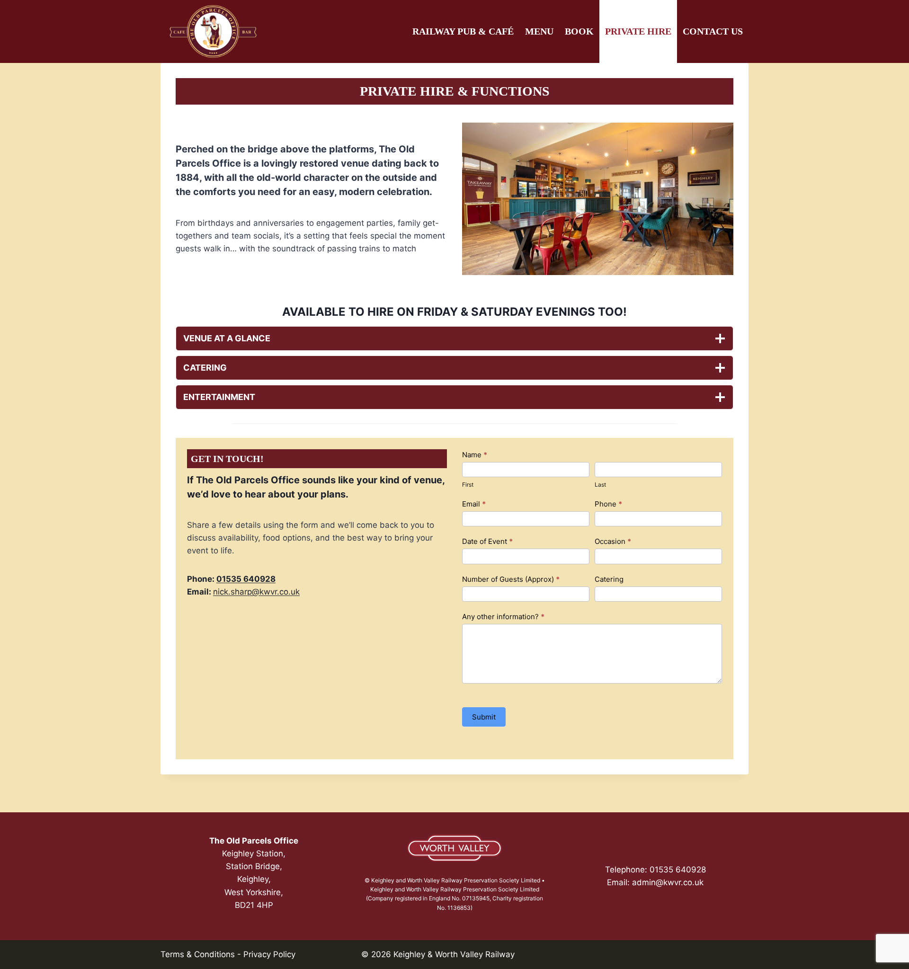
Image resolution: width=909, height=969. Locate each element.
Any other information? (503, 616)
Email (474, 503)
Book (579, 31)
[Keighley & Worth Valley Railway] (454, 848)
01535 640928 (246, 579)
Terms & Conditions (197, 954)
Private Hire (638, 31)
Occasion (613, 541)
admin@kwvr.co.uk (668, 882)
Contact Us (713, 31)
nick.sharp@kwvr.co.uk (256, 591)
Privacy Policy (269, 954)
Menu (539, 31)
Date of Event (487, 541)
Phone (608, 503)
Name (474, 454)
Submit (484, 716)
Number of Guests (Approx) (511, 579)
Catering (609, 579)
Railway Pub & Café (463, 31)
